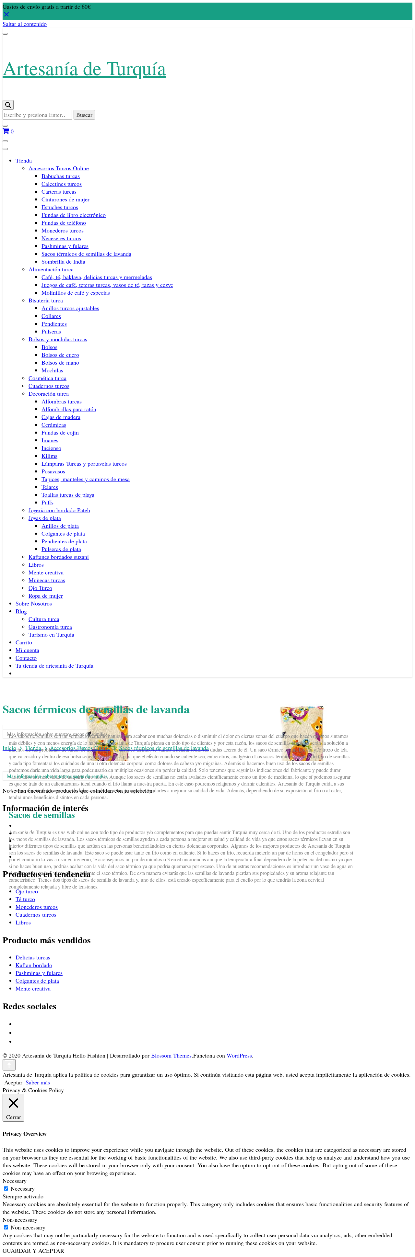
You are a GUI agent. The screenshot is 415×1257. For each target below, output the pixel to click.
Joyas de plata (45, 518)
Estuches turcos (60, 207)
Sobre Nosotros (34, 603)
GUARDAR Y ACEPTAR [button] (33, 1250)
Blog (21, 611)
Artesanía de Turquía (84, 68)
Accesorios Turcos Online (59, 168)
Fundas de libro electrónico (74, 215)
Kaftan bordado (34, 965)
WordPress (239, 1055)
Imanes (50, 440)
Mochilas (52, 370)
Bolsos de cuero (60, 354)
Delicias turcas (33, 957)
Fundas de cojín (60, 432)
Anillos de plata (60, 525)
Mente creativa (46, 572)
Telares (50, 487)
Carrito (24, 642)
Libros (36, 564)
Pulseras (51, 331)
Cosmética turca (47, 378)
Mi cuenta (27, 650)
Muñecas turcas (47, 580)
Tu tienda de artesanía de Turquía (54, 665)
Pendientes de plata (64, 541)
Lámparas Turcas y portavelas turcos (84, 463)
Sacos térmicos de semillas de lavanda (86, 253)
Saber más (38, 1082)
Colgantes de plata (63, 533)
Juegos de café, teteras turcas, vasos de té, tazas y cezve (107, 285)
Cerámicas (54, 424)
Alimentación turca (51, 269)
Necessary (23, 1188)
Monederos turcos (63, 230)
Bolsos (49, 347)
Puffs (47, 502)
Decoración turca (49, 393)
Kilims (49, 455)
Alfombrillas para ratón (69, 409)
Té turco (25, 899)
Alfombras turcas (62, 401)
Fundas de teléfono (64, 222)
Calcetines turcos (62, 183)
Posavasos (53, 471)
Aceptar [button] (13, 1082)
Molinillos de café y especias (76, 292)
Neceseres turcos (61, 238)
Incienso (51, 448)
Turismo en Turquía (51, 634)
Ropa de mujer (46, 595)
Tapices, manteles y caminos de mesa (86, 479)
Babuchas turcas (61, 176)
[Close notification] (6, 16)
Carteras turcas (59, 191)
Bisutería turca (46, 300)
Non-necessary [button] (20, 1219)
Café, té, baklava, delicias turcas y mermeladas (97, 277)
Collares (51, 316)
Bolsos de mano (60, 362)
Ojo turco (27, 891)
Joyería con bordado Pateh (59, 510)
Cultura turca (44, 619)
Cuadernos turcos (49, 386)
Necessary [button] (15, 1180)
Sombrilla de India (63, 261)
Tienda (24, 160)
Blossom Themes (171, 1055)
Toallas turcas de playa (68, 494)
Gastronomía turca (50, 626)
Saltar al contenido (25, 24)
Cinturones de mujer (65, 199)
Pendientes (54, 323)
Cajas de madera (61, 417)
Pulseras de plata (61, 549)
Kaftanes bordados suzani (59, 557)
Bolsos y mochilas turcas (58, 339)
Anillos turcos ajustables (70, 308)
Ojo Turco (40, 588)
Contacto (26, 658)
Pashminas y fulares (65, 246)
